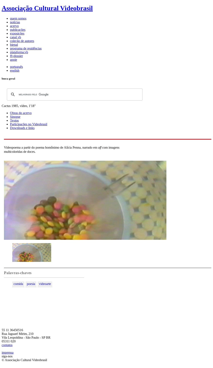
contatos (7, 345)
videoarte (45, 284)
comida (18, 284)
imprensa (8, 352)
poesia (31, 284)
